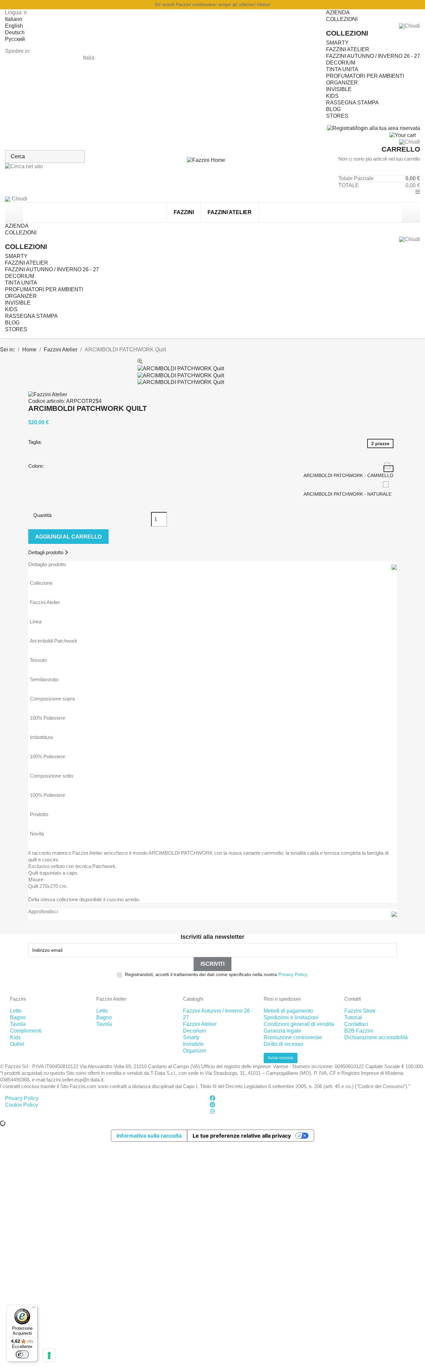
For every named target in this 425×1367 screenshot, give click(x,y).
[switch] (22, 1354)
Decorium (340, 62)
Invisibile (193, 1044)
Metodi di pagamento (288, 1011)
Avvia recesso (280, 1058)
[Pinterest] (212, 1105)
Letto (16, 1011)
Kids (332, 96)
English (14, 26)
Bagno (18, 1017)
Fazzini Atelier (347, 49)
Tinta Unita (342, 69)
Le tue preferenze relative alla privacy (242, 1135)
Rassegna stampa (352, 102)
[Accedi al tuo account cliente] (373, 128)
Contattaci (356, 1024)
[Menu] (34, 1309)
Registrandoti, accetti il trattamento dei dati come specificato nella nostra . (216, 974)
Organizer (342, 82)
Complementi (26, 1031)
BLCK (413, 1098)
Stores (337, 116)
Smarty (337, 43)
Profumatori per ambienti (365, 76)
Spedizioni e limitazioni (291, 1017)
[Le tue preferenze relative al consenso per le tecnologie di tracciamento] (49, 1355)
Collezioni (342, 19)
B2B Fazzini (358, 1031)
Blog (333, 109)
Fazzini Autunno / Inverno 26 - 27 (373, 56)
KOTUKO (380, 1098)
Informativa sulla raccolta (149, 1135)
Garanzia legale (282, 1031)
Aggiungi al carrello (68, 537)
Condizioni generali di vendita (299, 1024)
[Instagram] (212, 1111)
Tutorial (353, 1017)
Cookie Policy (21, 1105)
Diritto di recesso (283, 1044)
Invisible (339, 89)
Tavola (18, 1024)
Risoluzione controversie (293, 1037)
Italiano (13, 19)
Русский (15, 39)
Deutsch (15, 32)
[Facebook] (212, 1098)
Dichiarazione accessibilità (376, 1037)
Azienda (338, 12)
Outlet (17, 1044)
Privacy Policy (292, 974)
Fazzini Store (360, 1011)
